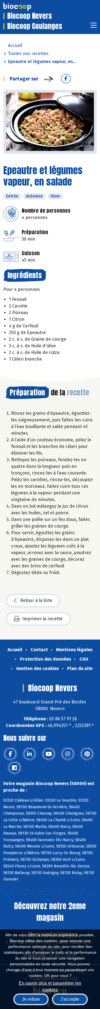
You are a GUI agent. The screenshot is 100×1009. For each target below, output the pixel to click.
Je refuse (31, 999)
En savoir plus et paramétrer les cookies (50, 986)
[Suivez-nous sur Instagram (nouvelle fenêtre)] (68, 754)
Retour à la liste (36, 600)
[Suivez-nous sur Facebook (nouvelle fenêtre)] (10, 754)
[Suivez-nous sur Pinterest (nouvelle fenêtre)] (87, 754)
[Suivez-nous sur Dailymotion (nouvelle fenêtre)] (14, 768)
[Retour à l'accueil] (25, 7)
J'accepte (70, 999)
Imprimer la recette (42, 618)
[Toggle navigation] (94, 27)
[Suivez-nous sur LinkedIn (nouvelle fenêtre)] (29, 754)
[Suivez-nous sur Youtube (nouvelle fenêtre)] (49, 754)
